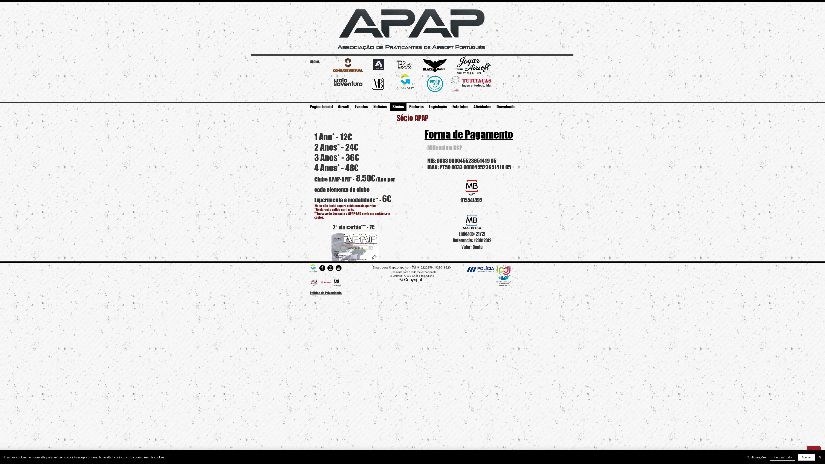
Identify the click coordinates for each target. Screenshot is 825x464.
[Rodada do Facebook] (322, 268)
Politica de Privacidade (326, 293)
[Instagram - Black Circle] (330, 268)
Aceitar (806, 457)
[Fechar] (819, 457)
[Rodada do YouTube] (339, 268)
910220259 (425, 267)
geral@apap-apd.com (396, 267)
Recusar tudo (782, 457)
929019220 (443, 267)
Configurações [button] (756, 457)
